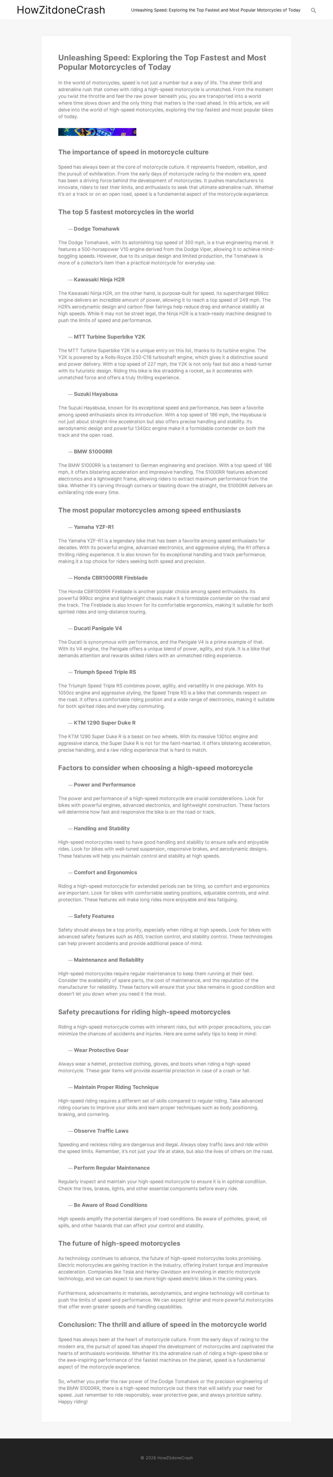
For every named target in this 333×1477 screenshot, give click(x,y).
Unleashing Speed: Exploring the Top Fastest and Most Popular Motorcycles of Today (162, 62)
